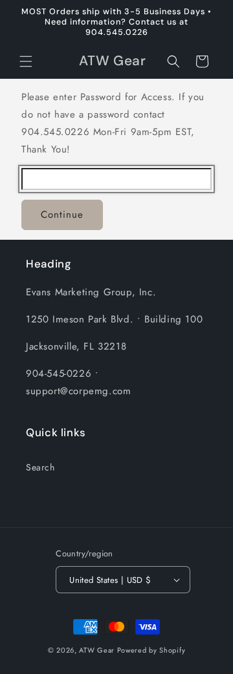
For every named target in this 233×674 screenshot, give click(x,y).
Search (40, 467)
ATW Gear (97, 650)
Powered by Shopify (151, 650)
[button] (26, 61)
